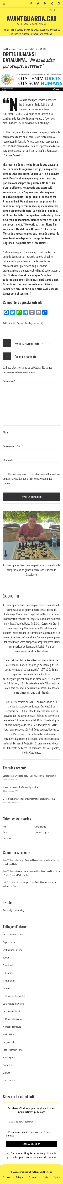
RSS (44, 3)
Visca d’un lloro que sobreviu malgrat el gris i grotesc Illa (29, 798)
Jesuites (6, 988)
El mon (6, 957)
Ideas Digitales (9, 980)
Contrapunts (40, 826)
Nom (6, 432)
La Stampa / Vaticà (11, 1011)
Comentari (9, 381)
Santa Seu (7, 1065)
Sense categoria (41, 832)
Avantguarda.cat (31, 18)
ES (55, 10)
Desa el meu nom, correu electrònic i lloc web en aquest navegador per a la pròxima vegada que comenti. (31, 478)
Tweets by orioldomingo (14, 910)
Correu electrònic (13, 446)
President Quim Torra (12, 1049)
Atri (37, 49)
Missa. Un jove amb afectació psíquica (20, 787)
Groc (5, 832)
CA (51, 10)
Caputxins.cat (9, 942)
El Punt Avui (8, 972)
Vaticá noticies (9, 1080)
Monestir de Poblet (12, 1026)
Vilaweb (6, 1072)
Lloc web (7, 460)
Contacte (32, 1177)
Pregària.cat (8, 1042)
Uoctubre (7, 838)
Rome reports (9, 1057)
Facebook (30, 3)
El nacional (8, 965)
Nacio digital (9, 1034)
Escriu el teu (46, 343)
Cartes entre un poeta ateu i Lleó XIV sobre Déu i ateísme (29, 775)
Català (45, 1177)
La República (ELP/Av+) (13, 1003)
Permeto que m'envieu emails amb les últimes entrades (28, 1133)
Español (57, 1177)
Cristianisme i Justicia (12, 949)
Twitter (37, 3)
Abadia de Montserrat (13, 934)
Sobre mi (6, 1177)
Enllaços (19, 1177)
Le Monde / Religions (12, 1019)
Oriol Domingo (9, 49)
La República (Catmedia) (14, 996)
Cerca (58, 3)
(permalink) (37, 323)
